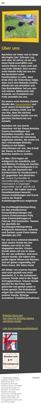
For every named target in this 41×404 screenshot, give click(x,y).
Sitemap (15, 378)
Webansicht (36, 377)
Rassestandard (23, 104)
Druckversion (7, 378)
